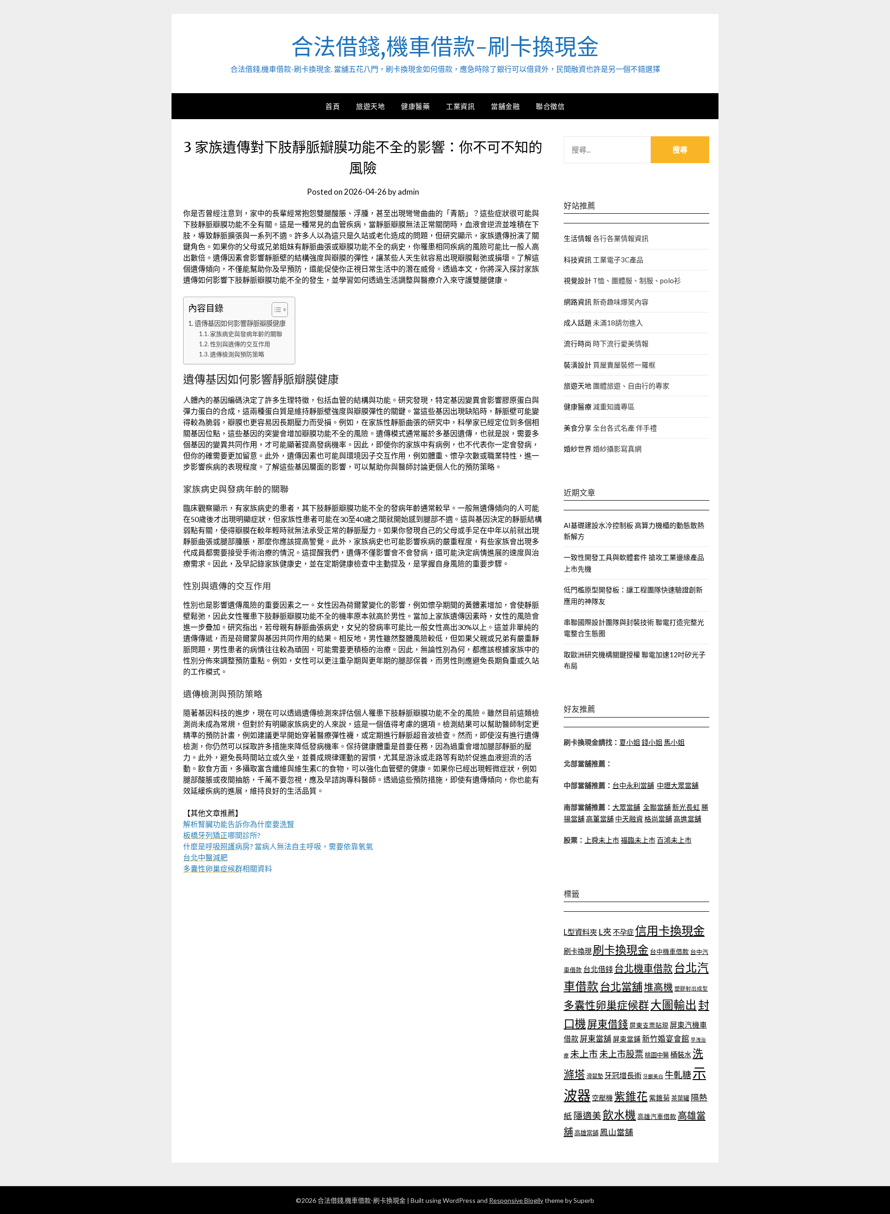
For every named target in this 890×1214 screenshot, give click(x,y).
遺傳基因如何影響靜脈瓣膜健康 (240, 323)
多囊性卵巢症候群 (606, 1004)
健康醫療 (577, 406)
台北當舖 (621, 986)
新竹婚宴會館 (665, 1038)
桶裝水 (680, 1054)
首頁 (332, 106)
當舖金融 (505, 106)
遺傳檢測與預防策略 (237, 354)
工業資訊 (460, 106)
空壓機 (602, 1097)
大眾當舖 (626, 807)
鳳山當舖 (616, 1132)
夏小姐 (629, 742)
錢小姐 (652, 742)
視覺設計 (577, 280)
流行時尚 (577, 343)
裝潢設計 (577, 365)
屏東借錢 (607, 1024)
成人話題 (577, 322)
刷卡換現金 (620, 949)
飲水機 (619, 1114)
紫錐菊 (659, 1097)
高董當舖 (600, 818)
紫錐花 (631, 1096)
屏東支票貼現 (648, 1025)
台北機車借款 (643, 968)
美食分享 (577, 428)
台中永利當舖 (633, 785)
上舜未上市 (602, 840)
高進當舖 (687, 818)
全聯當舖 (657, 807)
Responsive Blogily (516, 1200)
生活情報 (577, 238)
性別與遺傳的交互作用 (240, 344)
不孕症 (623, 932)
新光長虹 (686, 807)
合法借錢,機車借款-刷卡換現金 (445, 47)
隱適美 (587, 1115)
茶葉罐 (680, 1098)
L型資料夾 (580, 932)
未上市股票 (621, 1054)
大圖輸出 (673, 1004)
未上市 (584, 1053)
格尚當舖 (658, 818)
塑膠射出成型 (691, 988)
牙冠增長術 (623, 1075)
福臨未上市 (638, 840)
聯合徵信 (550, 106)
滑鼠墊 (594, 1076)
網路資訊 (577, 302)
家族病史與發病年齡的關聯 (246, 333)
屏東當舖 (595, 1038)
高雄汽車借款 (656, 1116)
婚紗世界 (577, 449)
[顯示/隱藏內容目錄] (275, 310)
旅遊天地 (370, 106)
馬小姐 (674, 742)
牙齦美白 (653, 1076)
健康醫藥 (415, 106)
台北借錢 (598, 969)
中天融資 (629, 818)
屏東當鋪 (627, 1039)
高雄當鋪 (586, 1133)
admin (408, 192)
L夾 (604, 932)
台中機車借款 (669, 951)
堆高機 (658, 986)
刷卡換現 (577, 951)
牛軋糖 (678, 1074)
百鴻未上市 (674, 840)
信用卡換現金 (670, 930)
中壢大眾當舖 (678, 785)
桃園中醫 (657, 1055)
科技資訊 (577, 259)
